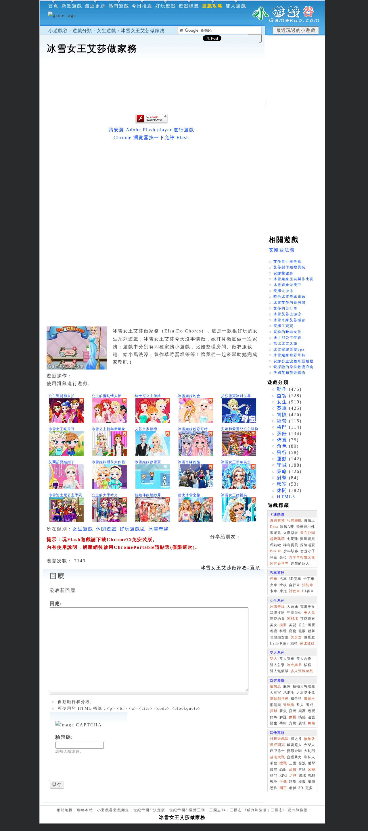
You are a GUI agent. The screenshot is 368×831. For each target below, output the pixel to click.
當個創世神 (279, 699)
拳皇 (273, 763)
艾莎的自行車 (285, 308)
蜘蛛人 (309, 757)
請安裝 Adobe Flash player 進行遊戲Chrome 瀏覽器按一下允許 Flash (151, 133)
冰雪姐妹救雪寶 (148, 462)
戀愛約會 (277, 619)
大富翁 (275, 692)
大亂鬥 (309, 751)
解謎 (283, 717)
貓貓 (307, 665)
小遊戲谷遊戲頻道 (113, 810)
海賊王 (309, 520)
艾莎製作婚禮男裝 (289, 267)
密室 (282, 484)
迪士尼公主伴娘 (148, 396)
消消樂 (275, 705)
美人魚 (309, 613)
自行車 (294, 585)
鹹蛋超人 (294, 745)
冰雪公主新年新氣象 (108, 429)
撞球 (273, 711)
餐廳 (273, 631)
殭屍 (273, 769)
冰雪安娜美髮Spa (288, 349)
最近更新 (95, 5)
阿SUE (292, 619)
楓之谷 (296, 739)
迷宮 (311, 717)
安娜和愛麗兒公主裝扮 (239, 429)
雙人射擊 (277, 665)
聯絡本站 (85, 810)
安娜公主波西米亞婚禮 (293, 361)
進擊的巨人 (300, 563)
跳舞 (311, 631)
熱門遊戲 (118, 5)
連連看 (288, 705)
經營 (282, 420)
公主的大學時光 (105, 495)
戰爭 (273, 782)
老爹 (292, 788)
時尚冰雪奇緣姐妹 (289, 297)
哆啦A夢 (287, 527)
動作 (282, 389)
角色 (282, 446)
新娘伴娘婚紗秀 (148, 495)
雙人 (273, 659)
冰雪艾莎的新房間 (289, 303)
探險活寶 (307, 545)
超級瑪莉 (277, 539)
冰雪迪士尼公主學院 (65, 495)
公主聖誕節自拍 (62, 396)
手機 (283, 782)
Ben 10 (275, 551)
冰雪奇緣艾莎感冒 (289, 320)
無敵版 (309, 739)
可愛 (311, 625)
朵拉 (283, 557)
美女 (273, 625)
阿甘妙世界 (279, 563)
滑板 (283, 585)
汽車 (283, 579)
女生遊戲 (106, 30)
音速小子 (307, 551)
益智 (282, 395)
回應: (56, 603)
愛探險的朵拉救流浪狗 (293, 367)
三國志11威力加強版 (289, 810)
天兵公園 (307, 533)
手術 (283, 723)
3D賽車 (295, 579)
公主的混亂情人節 (107, 396)
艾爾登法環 (282, 249)
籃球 (302, 776)
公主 (302, 625)
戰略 (312, 776)
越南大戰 (277, 757)
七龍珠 (292, 539)
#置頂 (230, 567)
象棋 (292, 717)
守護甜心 (294, 613)
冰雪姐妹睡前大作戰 (108, 462)
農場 (302, 723)
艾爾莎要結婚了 (62, 462)
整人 (300, 705)
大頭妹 (292, 607)
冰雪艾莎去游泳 (287, 314)
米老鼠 (275, 533)
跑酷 (292, 782)
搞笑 (302, 717)
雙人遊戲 (236, 5)
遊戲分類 (82, 30)
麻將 (287, 686)
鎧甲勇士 (277, 751)
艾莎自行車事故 (287, 261)
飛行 (282, 452)
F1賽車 (308, 591)
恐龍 (283, 769)
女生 (282, 401)
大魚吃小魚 (305, 692)
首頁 (53, 5)
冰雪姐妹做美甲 (287, 285)
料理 (283, 631)
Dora (274, 527)
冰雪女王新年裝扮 (236, 462)
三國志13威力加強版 (248, 810)
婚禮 (294, 643)
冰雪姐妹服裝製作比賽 (293, 279)
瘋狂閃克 (277, 745)
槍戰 (283, 763)
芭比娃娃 (307, 643)
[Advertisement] (152, 73)
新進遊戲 (72, 5)
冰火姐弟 (294, 665)
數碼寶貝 (307, 539)
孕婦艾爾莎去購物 (289, 373)
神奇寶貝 (290, 545)
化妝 (302, 631)
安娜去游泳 (283, 291)
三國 (292, 763)
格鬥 (282, 427)
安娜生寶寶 (283, 326)
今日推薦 (142, 5)
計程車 (294, 591)
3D (300, 788)
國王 (283, 788)
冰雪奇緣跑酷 (189, 462)
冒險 (282, 414)
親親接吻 (277, 613)
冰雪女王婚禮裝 (234, 495)
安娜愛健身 (283, 273)
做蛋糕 (309, 637)
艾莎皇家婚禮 (146, 429)
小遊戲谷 (58, 30)
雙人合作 (303, 659)
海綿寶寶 (277, 520)
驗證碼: (64, 737)
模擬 (302, 782)
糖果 (311, 723)
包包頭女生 (279, 637)
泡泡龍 (288, 692)
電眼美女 (307, 607)
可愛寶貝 (307, 619)
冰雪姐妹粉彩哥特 (193, 429)
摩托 (283, 591)
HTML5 (286, 496)
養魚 (283, 711)
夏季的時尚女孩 (287, 332)
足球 (293, 776)
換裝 (283, 625)
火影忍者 (290, 533)
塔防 (311, 782)
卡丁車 (309, 579)
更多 (309, 788)
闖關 (311, 769)
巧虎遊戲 (294, 520)
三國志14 (217, 810)
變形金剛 (294, 751)
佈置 (282, 439)
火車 (273, 585)
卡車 (273, 591)
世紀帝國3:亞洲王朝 (187, 810)
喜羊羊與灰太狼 (302, 557)
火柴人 (309, 745)
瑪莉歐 (275, 545)
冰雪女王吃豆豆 (62, 429)
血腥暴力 (294, 757)
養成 (309, 705)
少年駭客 (290, 551)
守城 (282, 465)
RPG (283, 776)
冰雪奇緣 (158, 528)
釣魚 (273, 717)
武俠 (292, 769)
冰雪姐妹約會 (189, 396)
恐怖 (273, 788)
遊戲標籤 (189, 5)
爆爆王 (309, 699)
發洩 (302, 763)
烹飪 (282, 433)
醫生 (273, 723)
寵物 (292, 631)
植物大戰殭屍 (304, 686)
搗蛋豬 (296, 699)
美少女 (296, 637)
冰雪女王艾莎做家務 (143, 30)
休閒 (282, 490)
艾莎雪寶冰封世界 (236, 396)
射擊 (282, 477)
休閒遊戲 (106, 528)
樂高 (302, 711)
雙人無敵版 (279, 671)
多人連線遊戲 (302, 671)
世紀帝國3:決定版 (149, 810)
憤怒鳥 (275, 686)
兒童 (273, 557)
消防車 (307, 585)
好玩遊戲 (165, 5)
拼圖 (292, 711)
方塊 (292, 723)
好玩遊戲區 (132, 528)
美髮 (292, 625)
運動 (282, 458)
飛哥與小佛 (305, 527)
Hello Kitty (279, 643)
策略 (282, 471)
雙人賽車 (286, 659)
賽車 (282, 408)
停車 (273, 579)
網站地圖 (65, 810)
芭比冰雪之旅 (189, 495)
